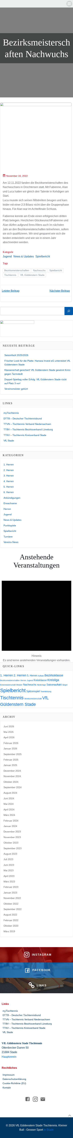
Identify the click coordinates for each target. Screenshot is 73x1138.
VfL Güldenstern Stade (32, 275)
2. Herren (9, 470)
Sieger (65, 685)
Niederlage (41, 685)
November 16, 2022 (17, 175)
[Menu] (69, 4)
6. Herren (9, 492)
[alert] (36, 617)
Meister (19, 685)
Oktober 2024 (11, 781)
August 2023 (10, 853)
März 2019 (9, 931)
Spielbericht (42, 256)
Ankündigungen (12, 497)
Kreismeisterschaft (8, 685)
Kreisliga (53, 680)
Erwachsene (10, 503)
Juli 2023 (8, 859)
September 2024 (13, 787)
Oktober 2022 (11, 903)
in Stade (49, 1129)
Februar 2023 (11, 887)
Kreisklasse (40, 680)
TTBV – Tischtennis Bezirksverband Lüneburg (28, 429)
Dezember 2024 (12, 770)
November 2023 (12, 837)
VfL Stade (9, 440)
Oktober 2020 (11, 925)
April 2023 (9, 876)
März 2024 (9, 815)
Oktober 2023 (11, 842)
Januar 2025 (10, 765)
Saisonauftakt (54, 684)
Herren (7, 509)
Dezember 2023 (12, 831)
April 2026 (9, 737)
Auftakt (41, 676)
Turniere (8, 536)
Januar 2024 (10, 826)
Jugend (7, 256)
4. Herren (9, 481)
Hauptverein (9, 1056)
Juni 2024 (9, 798)
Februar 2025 (11, 759)
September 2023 (13, 848)
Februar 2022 (11, 920)
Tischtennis (10, 275)
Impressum (9, 1074)
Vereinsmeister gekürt (16, 388)
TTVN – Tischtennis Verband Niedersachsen (27, 424)
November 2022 (12, 898)
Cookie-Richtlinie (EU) (14, 1083)
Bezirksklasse (53, 675)
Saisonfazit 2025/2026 (16, 355)
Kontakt (7, 1087)
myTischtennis (11, 413)
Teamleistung (45, 691)
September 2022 (13, 909)
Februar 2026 (11, 743)
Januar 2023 (10, 892)
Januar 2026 (10, 748)
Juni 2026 (9, 726)
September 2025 (13, 754)
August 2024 (10, 792)
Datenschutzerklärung (14, 1079)
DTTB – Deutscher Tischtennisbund (23, 418)
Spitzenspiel (33, 691)
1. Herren (9, 464)
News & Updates (23, 256)
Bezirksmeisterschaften (16, 270)
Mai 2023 (9, 870)
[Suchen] (69, 311)
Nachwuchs (39, 270)
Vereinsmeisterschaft (33, 699)
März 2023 (9, 881)
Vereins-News (11, 542)
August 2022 (10, 914)
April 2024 (9, 809)
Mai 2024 (9, 804)
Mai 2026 (9, 732)
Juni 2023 (9, 865)
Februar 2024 (11, 820)
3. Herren (9, 475)
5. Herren (9, 486)
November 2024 (12, 776)
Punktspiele (10, 525)
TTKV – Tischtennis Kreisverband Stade (25, 435)
